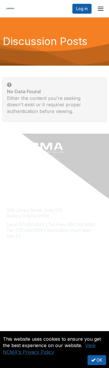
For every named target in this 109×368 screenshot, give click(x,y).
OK (98, 360)
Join (11, 274)
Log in (82, 8)
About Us (15, 323)
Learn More (18, 285)
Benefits (14, 279)
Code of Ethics (21, 329)
